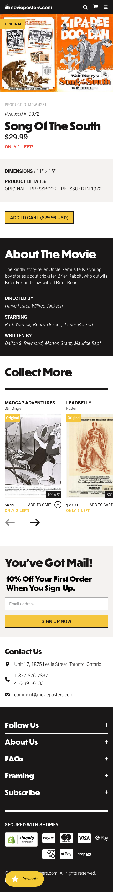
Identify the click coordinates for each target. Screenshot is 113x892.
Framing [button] (19, 775)
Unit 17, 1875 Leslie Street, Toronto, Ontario (57, 664)
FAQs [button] (14, 759)
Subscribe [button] (22, 792)
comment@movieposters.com (43, 694)
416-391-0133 (29, 683)
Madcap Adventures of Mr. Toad (44, 403)
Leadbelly (78, 403)
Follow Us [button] (22, 725)
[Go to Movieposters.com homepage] (28, 7)
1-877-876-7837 (31, 675)
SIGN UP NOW (56, 621)
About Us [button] (21, 742)
